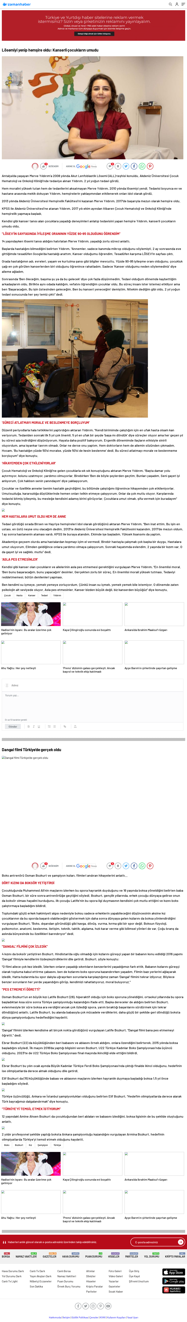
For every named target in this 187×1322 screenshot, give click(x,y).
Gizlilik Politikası (80, 1317)
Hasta (19, 595)
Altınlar (90, 1271)
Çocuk (7, 595)
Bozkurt (19, 1145)
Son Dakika (36, 1286)
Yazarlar (114, 1281)
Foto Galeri (115, 1271)
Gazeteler (49, 1255)
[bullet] (54, 726)
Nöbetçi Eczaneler (41, 1281)
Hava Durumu (70, 1255)
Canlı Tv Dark (37, 1271)
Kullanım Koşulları (116, 1317)
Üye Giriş (134, 1271)
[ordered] (49, 726)
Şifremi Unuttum (139, 1281)
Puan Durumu (93, 1255)
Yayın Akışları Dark (40, 1276)
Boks (6, 1145)
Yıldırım (57, 595)
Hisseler (113, 1255)
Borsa (6, 1255)
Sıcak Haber (116, 1291)
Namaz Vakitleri (26, 1255)
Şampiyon (43, 1145)
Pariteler (131, 1255)
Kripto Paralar (175, 1255)
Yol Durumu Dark (12, 1276)
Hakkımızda (55, 1317)
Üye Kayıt (134, 1276)
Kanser (31, 595)
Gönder (13, 726)
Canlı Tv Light (10, 1281)
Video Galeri (116, 1276)
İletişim (66, 1317)
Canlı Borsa (64, 1271)
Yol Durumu (151, 1255)
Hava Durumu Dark (13, 1271)
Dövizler (91, 1276)
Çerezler (94, 1317)
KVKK (103, 1317)
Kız (30, 1145)
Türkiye (57, 1145)
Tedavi (44, 595)
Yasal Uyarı (132, 1317)
